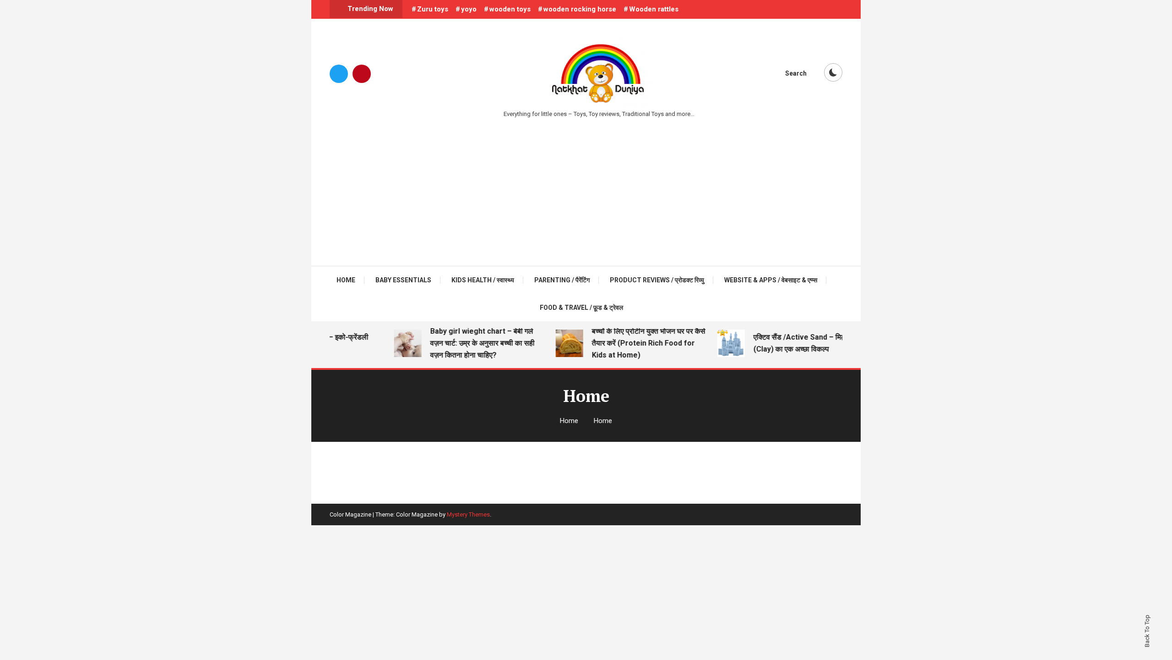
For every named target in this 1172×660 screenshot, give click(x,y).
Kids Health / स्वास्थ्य (482, 280)
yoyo (469, 9)
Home (345, 280)
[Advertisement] (586, 188)
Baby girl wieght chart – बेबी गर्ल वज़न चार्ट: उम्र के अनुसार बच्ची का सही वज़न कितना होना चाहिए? (475, 343)
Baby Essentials (403, 280)
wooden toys (510, 9)
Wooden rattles (653, 9)
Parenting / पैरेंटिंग (562, 280)
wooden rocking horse (579, 9)
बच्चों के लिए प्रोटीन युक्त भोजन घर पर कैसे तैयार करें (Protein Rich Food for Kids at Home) (642, 343)
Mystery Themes (468, 514)
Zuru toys (432, 9)
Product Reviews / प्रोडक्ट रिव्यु (657, 280)
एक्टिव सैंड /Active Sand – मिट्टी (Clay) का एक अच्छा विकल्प (795, 343)
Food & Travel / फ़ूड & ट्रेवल (581, 307)
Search (796, 73)
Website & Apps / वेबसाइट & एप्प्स (770, 280)
